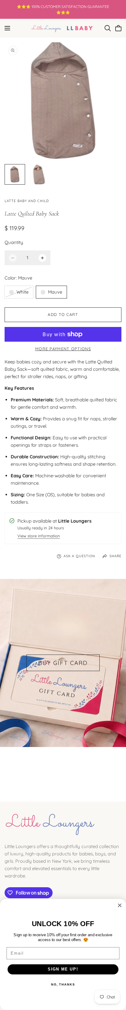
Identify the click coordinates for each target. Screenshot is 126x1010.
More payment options (63, 348)
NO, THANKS (63, 984)
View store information (38, 536)
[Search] (108, 28)
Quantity (14, 242)
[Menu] (7, 28)
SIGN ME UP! (63, 969)
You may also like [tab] (63, 769)
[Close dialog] (120, 905)
